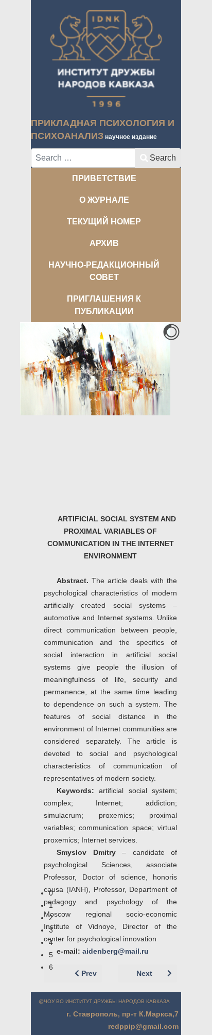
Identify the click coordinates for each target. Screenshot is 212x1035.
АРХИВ (104, 243)
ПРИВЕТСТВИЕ (104, 178)
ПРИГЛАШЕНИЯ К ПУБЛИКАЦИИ (104, 304)
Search (163, 157)
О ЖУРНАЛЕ (104, 200)
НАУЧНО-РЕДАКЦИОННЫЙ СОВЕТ (104, 271)
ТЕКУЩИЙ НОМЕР (104, 221)
